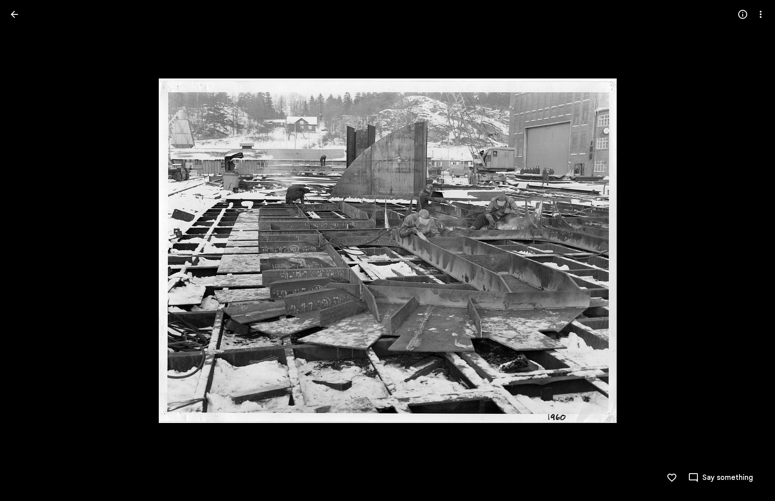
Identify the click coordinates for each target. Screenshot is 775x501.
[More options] (761, 14)
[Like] (671, 477)
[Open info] (743, 14)
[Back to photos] (14, 14)
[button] (25, 250)
